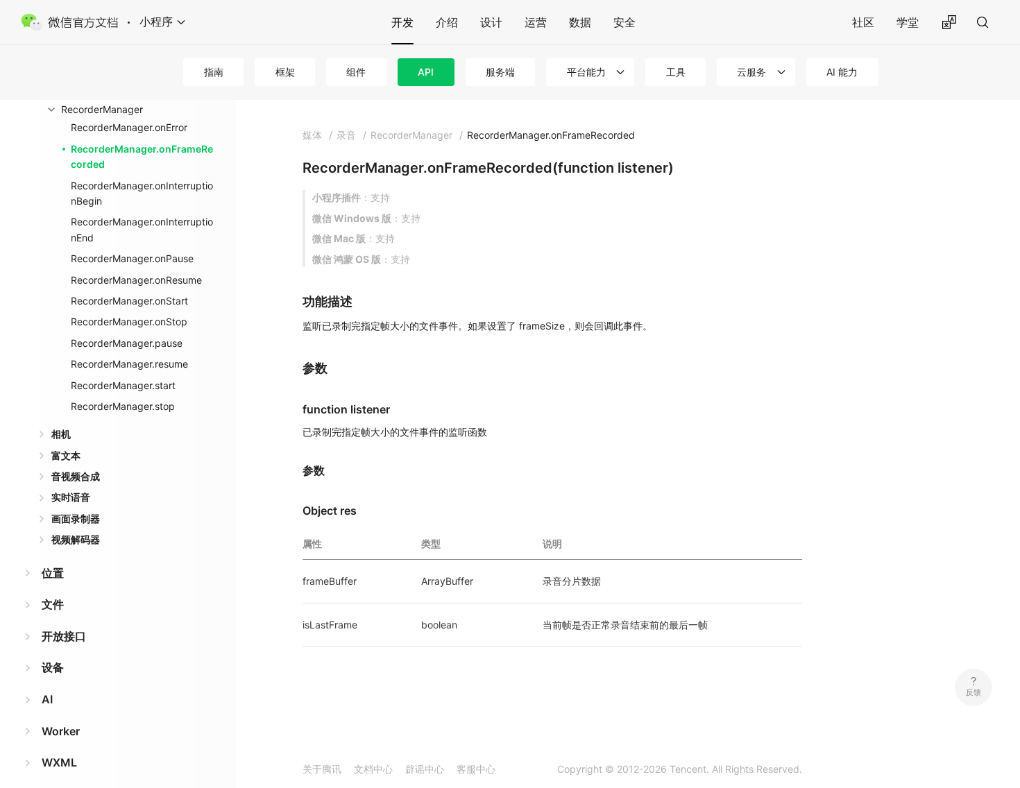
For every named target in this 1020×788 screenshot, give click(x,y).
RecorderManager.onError (129, 127)
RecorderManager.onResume (136, 280)
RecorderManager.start (123, 385)
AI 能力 (842, 72)
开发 (402, 22)
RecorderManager (102, 109)
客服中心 (476, 769)
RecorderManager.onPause (132, 258)
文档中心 (373, 769)
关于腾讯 (322, 769)
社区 (863, 22)
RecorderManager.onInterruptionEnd (142, 229)
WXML (59, 762)
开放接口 (64, 636)
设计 (491, 22)
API (426, 72)
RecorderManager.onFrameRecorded (142, 156)
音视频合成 (75, 476)
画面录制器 (75, 518)
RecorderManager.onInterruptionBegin (142, 193)
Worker (61, 731)
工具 (676, 72)
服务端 (500, 72)
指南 (213, 72)
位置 (53, 573)
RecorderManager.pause (126, 343)
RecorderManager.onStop (129, 321)
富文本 (65, 455)
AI (47, 699)
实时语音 (70, 497)
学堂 (907, 22)
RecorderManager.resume (129, 364)
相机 (61, 434)
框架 (285, 72)
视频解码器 (75, 539)
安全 (624, 22)
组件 (356, 72)
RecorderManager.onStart (129, 301)
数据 (580, 22)
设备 (53, 667)
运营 (536, 22)
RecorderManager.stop (123, 406)
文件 (53, 604)
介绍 (447, 22)
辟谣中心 (424, 769)
